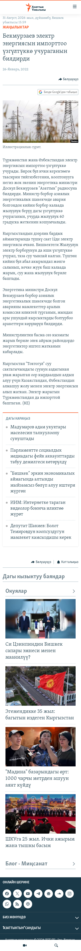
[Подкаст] (28, 904)
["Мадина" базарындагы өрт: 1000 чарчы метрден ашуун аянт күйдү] (40, 746)
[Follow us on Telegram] (38, 893)
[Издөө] (56, 945)
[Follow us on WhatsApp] (7, 904)
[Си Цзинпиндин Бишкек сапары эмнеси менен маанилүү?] (40, 618)
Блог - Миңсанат (26, 864)
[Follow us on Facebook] (7, 893)
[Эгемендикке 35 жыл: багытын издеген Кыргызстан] (40, 686)
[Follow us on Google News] (48, 893)
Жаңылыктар (16, 28)
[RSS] (17, 904)
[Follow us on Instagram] (69, 893)
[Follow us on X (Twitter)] (17, 893)
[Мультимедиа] (25, 945)
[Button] (68, 79)
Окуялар (16, 591)
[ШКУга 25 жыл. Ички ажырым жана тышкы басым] (40, 814)
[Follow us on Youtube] (28, 893)
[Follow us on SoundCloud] (59, 893)
